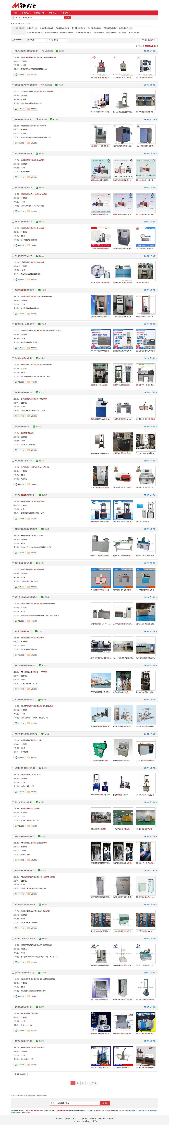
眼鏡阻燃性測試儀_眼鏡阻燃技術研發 (101, 965)
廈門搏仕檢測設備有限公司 (23, 1007)
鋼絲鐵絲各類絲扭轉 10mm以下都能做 (123, 590)
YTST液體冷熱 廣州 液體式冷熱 (123, 146)
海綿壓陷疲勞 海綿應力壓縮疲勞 (101, 1034)
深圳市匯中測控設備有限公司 (24, 973)
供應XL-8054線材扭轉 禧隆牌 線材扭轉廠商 (123, 556)
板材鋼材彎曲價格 (123, 283)
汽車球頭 (37, 706)
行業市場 (64, 13)
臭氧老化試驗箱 (37, 911)
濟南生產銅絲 (100, 522)
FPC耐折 (34, 467)
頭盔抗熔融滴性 (145, 78)
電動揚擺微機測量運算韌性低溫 (101, 180)
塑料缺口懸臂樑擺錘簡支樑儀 (145, 1034)
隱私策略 (93, 1119)
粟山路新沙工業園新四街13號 (30, 274)
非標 (30, 433)
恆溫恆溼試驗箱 (26, 126)
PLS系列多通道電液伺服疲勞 (101, 1068)
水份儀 (31, 1013)
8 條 (22, 509)
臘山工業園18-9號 (27, 1059)
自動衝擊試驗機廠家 (62, 28)
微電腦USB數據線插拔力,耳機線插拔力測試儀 (145, 965)
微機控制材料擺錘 (145, 419)
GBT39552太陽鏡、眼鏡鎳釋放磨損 (123, 487)
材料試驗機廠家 (134, 33)
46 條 (23, 611)
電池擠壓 (37, 92)
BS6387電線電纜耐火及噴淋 (101, 112)
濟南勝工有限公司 (23, 631)
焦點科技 (87, 1121)
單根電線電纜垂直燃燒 (123, 1000)
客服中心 (76, 1119)
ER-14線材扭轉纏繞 (145, 248)
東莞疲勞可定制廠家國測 (101, 931)
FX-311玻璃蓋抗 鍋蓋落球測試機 (101, 488)
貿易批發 (24, 949)
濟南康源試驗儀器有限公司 (23, 392)
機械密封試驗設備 (46, 365)
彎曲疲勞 (142, 282)
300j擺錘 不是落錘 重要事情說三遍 (101, 590)
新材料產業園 (25, 172)
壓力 (43, 194)
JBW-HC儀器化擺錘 (101, 282)
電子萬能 (26, 331)
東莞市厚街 (24, 752)
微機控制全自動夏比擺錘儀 (123, 214)
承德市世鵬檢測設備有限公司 (24, 870)
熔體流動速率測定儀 (48, 604)
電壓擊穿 (26, 57)
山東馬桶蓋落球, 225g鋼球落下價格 (123, 965)
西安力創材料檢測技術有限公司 (25, 665)
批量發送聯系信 (150, 40)
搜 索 (105, 1103)
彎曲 (32, 740)
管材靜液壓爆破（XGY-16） (145, 897)
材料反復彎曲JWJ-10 (101, 419)
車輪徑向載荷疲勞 (121, 829)
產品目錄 (19, 23)
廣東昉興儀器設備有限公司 (23, 461)
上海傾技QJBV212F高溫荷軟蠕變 (145, 795)
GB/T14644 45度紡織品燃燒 (101, 1000)
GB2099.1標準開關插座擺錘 (145, 1000)
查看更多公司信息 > (150, 51)
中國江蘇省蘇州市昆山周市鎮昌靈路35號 (34, 718)
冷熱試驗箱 (26, 92)
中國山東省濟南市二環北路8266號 (32, 206)
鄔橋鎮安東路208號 (27, 786)
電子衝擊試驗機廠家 (78, 28)
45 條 (23, 577)
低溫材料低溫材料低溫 (101, 214)
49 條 (23, 407)
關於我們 (59, 1119)
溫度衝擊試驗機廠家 (126, 28)
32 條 (23, 338)
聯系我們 (67, 1119)
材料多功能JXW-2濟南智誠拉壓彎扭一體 (123, 453)
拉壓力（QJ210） (121, 795)
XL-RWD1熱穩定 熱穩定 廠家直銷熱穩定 (145, 761)
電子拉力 (34, 194)
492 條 (23, 134)
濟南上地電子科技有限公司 (23, 802)
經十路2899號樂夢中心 (28, 445)
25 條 (23, 168)
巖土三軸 (42, 672)
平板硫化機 (25, 535)
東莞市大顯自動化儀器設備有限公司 (26, 51)
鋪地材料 (37, 57)
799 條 (23, 65)
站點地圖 (84, 1119)
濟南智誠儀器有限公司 (22, 427)
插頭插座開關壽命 (121, 761)
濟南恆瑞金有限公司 (23, 358)
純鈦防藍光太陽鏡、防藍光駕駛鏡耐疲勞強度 (145, 487)
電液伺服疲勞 (38, 331)
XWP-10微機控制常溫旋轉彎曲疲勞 (123, 658)
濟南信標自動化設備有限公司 (24, 324)
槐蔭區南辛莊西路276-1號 (29, 581)
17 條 (23, 885)
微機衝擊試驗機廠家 (94, 28)
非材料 (49, 877)
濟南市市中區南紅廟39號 (29, 342)
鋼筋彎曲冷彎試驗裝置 (101, 78)
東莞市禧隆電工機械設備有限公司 (26, 529)
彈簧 (25, 262)
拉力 (40, 160)
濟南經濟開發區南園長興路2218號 (32, 513)
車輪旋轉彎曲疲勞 (144, 829)
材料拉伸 (142, 522)
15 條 (23, 1055)
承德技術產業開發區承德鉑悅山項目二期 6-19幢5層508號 (40, 615)
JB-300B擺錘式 (122, 1068)
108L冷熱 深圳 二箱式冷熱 (145, 146)
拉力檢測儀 (32, 774)
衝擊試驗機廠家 (32, 28)
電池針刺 (48, 92)
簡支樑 (35, 604)
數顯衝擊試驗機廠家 (67, 33)
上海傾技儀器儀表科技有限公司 (25, 768)
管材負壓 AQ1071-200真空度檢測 (101, 624)
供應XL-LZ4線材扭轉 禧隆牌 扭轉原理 (101, 556)
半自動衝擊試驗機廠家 (83, 33)
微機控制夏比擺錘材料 (145, 180)
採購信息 (25, 13)
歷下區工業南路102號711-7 (30, 820)
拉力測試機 (40, 535)
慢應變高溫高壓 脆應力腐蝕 (145, 692)
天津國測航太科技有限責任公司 (25, 905)
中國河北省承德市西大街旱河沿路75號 (33, 889)
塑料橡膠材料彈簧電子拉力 (101, 453)
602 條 (23, 99)
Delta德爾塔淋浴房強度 (123, 112)
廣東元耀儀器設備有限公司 (23, 119)
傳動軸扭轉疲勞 (98, 829)
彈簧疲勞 (34, 365)
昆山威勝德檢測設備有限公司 (24, 700)
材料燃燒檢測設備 (49, 979)
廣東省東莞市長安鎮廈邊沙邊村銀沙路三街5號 (36, 137)
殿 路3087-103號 (26, 1025)
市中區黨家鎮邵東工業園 (29, 649)
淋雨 (46, 911)
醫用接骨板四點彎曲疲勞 (123, 351)
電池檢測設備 (25, 979)
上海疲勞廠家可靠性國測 (145, 931)
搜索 (67, 18)
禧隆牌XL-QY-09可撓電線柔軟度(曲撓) (145, 556)
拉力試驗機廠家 (98, 33)
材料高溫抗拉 (121, 385)
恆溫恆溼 (42, 843)
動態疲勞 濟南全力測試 (145, 1068)
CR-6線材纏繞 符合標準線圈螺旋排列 (145, 590)
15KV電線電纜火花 (99, 761)
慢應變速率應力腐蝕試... (54, 331)
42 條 (23, 202)
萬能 (25, 160)
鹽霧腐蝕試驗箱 (37, 945)
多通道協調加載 (120, 692)
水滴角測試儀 (47, 945)
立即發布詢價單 (30, 1095)
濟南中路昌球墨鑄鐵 (122, 522)
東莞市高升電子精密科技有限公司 (26, 85)
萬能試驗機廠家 (111, 33)
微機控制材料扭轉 (145, 351)
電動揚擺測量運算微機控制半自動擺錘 (123, 180)
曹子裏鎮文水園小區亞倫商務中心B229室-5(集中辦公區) (39, 957)
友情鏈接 (110, 1119)
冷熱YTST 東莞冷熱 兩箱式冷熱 (101, 146)
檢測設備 (37, 809)
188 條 (23, 851)
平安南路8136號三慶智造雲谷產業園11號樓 (35, 376)
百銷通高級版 (49, 51)
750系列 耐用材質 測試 (101, 248)
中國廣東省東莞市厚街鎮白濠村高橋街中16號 (36, 547)
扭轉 (25, 228)
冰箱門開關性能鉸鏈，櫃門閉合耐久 (123, 863)
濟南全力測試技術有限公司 (23, 1041)
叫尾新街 (24, 479)
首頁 (15, 13)
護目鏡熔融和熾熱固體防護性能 (145, 112)
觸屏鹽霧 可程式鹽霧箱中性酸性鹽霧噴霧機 (123, 1034)
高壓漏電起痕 (49, 57)
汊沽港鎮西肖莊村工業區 (29, 923)
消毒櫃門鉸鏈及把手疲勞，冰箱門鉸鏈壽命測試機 (101, 863)
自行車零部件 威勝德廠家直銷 (123, 726)
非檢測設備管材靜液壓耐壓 (123, 317)
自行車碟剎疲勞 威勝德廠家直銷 (101, 726)
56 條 (23, 646)
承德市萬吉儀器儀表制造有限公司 (26, 597)
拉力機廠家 (123, 33)
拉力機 (39, 740)
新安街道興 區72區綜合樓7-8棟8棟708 (34, 991)
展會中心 (52, 13)
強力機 (39, 774)
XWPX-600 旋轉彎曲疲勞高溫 (101, 351)
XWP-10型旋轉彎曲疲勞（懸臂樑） (101, 658)
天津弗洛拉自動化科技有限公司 (25, 939)
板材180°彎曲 (99, 385)
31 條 (23, 441)
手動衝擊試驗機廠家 (110, 28)
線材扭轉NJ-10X (122, 419)
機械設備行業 (39, 13)
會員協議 (102, 1119)
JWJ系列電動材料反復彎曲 (123, 248)
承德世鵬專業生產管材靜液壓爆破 (123, 897)
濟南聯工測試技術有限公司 (23, 222)
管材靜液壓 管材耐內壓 (123, 624)
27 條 (23, 816)
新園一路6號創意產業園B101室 (31, 103)
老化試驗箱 (35, 126)
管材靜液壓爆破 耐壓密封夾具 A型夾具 (145, 624)
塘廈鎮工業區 (25, 855)
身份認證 (61, 51)
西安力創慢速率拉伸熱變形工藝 (101, 692)
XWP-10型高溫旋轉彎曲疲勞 (145, 658)
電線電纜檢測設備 (36, 979)
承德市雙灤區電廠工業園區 (30, 308)
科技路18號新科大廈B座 (29, 684)
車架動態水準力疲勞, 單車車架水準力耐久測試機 (145, 863)
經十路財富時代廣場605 (29, 240)
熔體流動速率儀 (37, 877)
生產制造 (24, 61)
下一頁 (94, 1083)
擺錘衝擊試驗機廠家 (51, 33)
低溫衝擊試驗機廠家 (46, 28)
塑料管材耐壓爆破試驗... (45, 296)
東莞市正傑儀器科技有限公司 (24, 836)
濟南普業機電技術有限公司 (23, 256)
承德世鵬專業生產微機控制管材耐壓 (101, 897)
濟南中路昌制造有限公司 (25, 495)
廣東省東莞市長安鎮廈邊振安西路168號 (34, 69)
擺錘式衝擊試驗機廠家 (34, 33)
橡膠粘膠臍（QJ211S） (101, 795)
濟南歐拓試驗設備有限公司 (23, 154)
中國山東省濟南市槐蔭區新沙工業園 (33, 411)
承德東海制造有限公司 (24, 290)
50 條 (23, 236)
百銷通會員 (18, 40)
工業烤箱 (43, 126)
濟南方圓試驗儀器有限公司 (23, 563)
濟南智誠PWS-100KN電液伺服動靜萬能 (145, 453)
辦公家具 (26, 706)
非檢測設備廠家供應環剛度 (101, 317)
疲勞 (40, 501)
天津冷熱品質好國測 (123, 931)
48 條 (23, 372)
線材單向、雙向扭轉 (145, 385)
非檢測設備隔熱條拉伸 (145, 317)
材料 (25, 672)
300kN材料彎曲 (122, 78)
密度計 (36, 1013)
